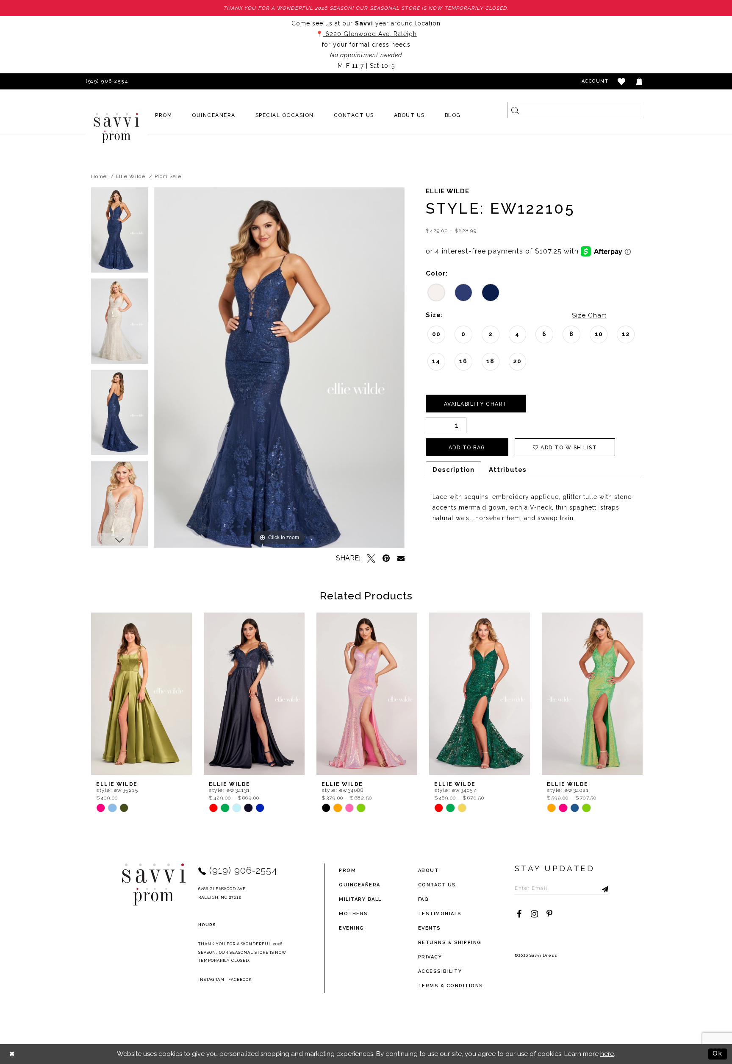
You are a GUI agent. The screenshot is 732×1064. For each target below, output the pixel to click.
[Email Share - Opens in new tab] (401, 558)
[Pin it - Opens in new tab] (386, 558)
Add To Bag (467, 448)
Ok (718, 1053)
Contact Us (437, 885)
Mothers (353, 913)
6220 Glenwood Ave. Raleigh (370, 34)
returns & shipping (450, 942)
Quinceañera (359, 885)
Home (99, 176)
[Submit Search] (515, 110)
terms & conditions (450, 986)
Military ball (360, 899)
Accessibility (440, 971)
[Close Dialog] (12, 1054)
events (429, 928)
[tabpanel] (119, 233)
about (428, 870)
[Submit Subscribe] (602, 888)
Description (453, 470)
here (607, 1054)
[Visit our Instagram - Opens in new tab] (534, 914)
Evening (351, 928)
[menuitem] (163, 115)
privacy (430, 957)
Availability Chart (475, 404)
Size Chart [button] (589, 315)
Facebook (240, 979)
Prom (347, 870)
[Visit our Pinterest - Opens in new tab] (549, 914)
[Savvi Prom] (116, 128)
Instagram (211, 979)
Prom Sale (168, 176)
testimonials (440, 913)
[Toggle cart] (640, 81)
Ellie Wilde (130, 176)
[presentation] (141, 694)
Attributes (508, 470)
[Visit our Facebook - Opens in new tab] (519, 914)
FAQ (423, 899)
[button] (622, 81)
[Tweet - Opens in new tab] (371, 558)
